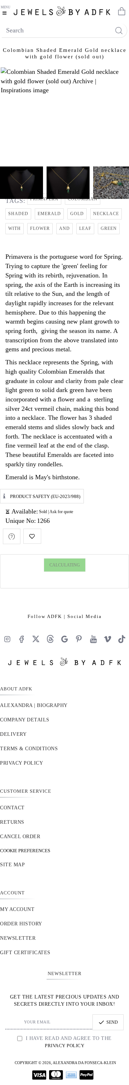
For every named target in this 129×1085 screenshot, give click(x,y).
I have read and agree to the (68, 1042)
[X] (35, 638)
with (14, 228)
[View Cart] (120, 11)
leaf (85, 228)
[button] (32, 536)
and (64, 228)
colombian (82, 198)
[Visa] (39, 1075)
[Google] (64, 638)
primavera (44, 198)
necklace (106, 213)
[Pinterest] (78, 638)
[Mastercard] (56, 1075)
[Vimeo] (107, 638)
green (109, 228)
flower (40, 228)
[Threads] (50, 638)
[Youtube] (93, 638)
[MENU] (6, 11)
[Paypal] (87, 1075)
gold (77, 213)
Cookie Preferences (25, 850)
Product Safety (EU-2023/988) (45, 496)
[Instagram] (7, 638)
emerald (49, 213)
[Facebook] (21, 638)
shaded (18, 213)
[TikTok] (121, 638)
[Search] (119, 30)
